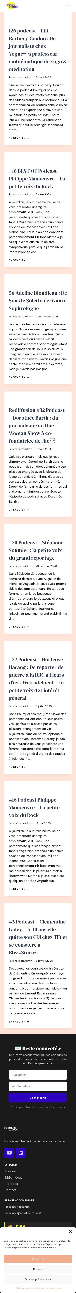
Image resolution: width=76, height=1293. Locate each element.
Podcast (10, 1171)
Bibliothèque (13, 1177)
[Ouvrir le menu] (68, 6)
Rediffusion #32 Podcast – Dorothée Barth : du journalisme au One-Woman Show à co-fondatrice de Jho (37, 425)
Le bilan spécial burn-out (22, 1213)
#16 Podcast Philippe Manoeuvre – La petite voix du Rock (34, 807)
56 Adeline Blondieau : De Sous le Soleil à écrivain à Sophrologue (38, 300)
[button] (70, 1231)
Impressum (55, 1288)
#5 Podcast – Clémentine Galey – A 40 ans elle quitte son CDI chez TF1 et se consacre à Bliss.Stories (38, 937)
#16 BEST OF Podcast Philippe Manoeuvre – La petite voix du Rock (37, 178)
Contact (10, 1190)
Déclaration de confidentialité (32, 1288)
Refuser (38, 1269)
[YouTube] (9, 1153)
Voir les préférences (38, 1279)
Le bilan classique (17, 1207)
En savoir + (19, 138)
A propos (11, 1184)
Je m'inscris (38, 1098)
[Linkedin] (21, 1153)
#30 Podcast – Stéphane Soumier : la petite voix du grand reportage (36, 550)
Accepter (38, 1259)
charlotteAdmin (22, 77)
